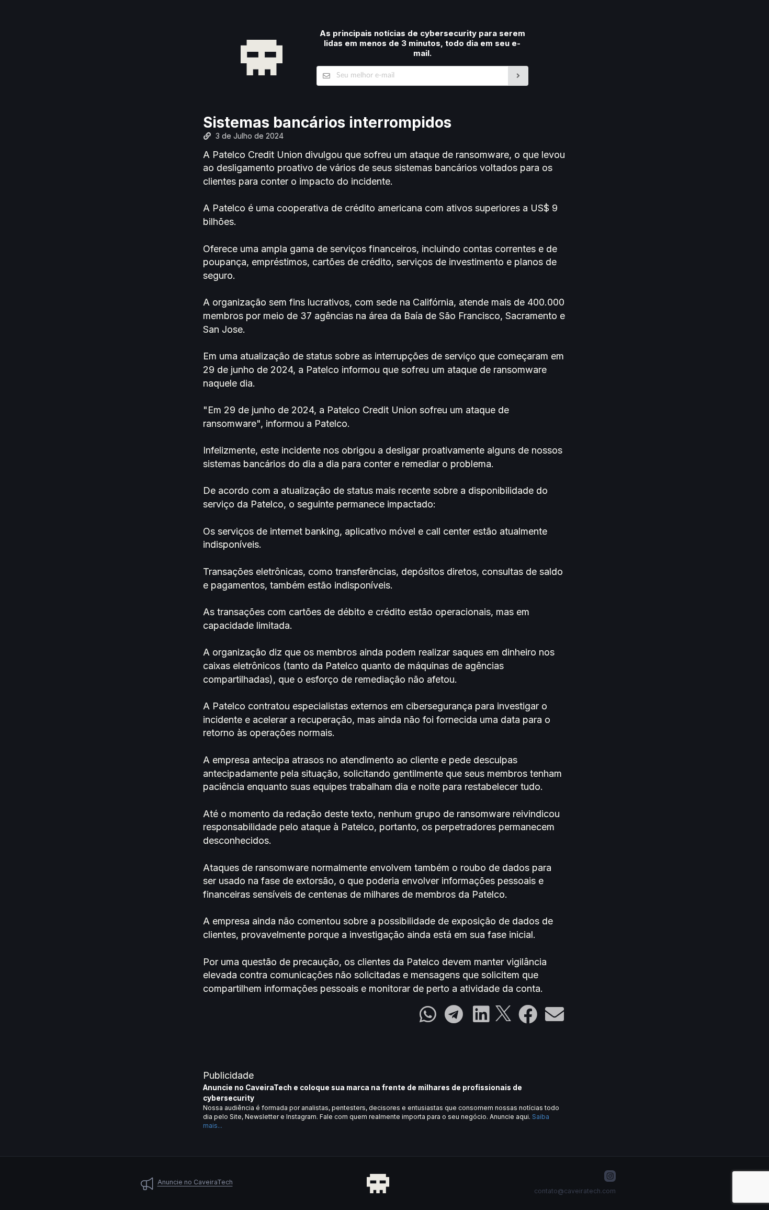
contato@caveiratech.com (575, 1191)
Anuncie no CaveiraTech (195, 1182)
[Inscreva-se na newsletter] (518, 76)
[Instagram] (610, 1176)
